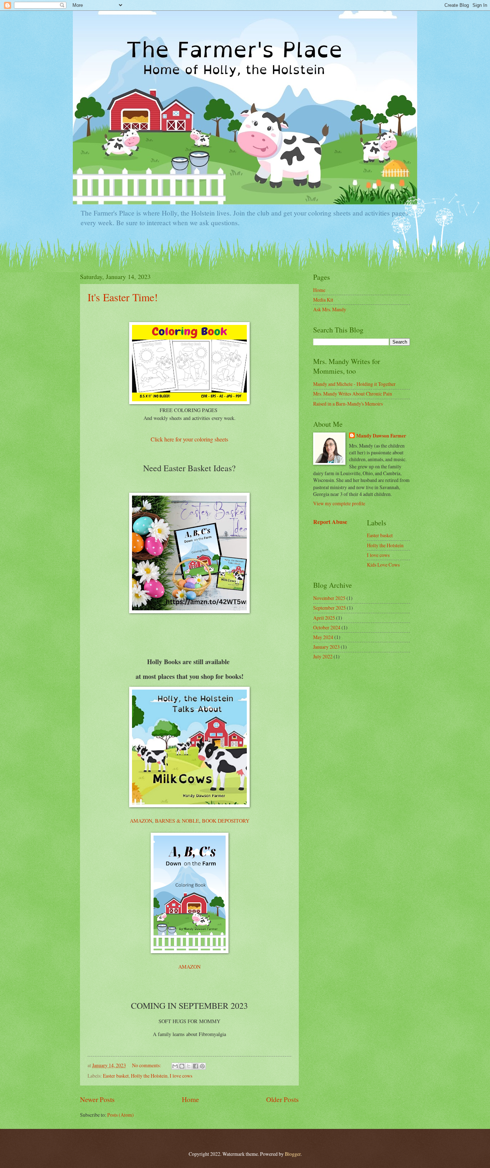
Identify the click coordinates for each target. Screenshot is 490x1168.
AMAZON (141, 820)
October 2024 (326, 627)
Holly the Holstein (149, 1075)
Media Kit (323, 299)
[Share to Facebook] (195, 1066)
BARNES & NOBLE (177, 820)
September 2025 (329, 607)
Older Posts (282, 1099)
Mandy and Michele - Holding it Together (354, 383)
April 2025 (324, 617)
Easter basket (116, 1075)
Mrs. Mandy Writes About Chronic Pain (352, 393)
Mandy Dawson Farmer (381, 435)
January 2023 (326, 646)
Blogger (293, 1153)
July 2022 (323, 656)
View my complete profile (339, 503)
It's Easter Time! (123, 297)
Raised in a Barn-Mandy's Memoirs (348, 403)
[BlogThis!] (181, 1066)
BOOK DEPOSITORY (225, 820)
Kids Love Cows (383, 564)
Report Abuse (330, 521)
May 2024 (323, 637)
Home (190, 1099)
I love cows (181, 1075)
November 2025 (329, 598)
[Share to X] (188, 1066)
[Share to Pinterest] (202, 1066)
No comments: (147, 1065)
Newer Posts (97, 1099)
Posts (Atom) (120, 1114)
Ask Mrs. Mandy (329, 309)
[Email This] (175, 1066)
